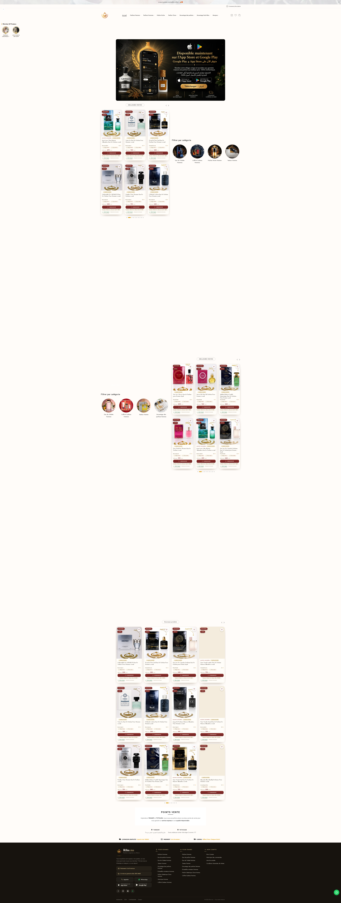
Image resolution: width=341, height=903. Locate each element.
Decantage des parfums (186, 15)
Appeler (126, 879)
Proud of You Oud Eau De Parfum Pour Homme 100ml (110, 141)
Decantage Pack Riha (203, 15)
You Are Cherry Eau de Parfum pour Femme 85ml (128, 780)
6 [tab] (136, 219)
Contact (140, 899)
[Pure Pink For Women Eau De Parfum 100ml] (157, 643)
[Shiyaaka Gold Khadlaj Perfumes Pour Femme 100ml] (229, 431)
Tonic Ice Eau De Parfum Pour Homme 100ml (184, 722)
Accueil (124, 15)
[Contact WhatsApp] (336, 892)
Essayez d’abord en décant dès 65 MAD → (111, 155)
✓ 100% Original (106, 212)
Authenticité (119, 899)
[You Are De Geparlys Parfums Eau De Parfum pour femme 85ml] (182, 431)
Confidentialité (132, 899)
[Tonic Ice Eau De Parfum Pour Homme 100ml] (184, 702)
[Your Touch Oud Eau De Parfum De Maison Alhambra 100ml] (135, 177)
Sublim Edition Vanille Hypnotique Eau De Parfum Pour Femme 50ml (181, 396)
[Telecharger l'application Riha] (170, 70)
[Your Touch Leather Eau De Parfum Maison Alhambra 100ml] (158, 123)
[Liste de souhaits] (119, 112)
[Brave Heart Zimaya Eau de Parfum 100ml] (129, 643)
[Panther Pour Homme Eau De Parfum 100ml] (184, 760)
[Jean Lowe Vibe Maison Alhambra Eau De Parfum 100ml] (157, 760)
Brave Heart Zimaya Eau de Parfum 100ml (128, 663)
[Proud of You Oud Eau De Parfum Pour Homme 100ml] (111, 123)
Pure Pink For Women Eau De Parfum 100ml (156, 663)
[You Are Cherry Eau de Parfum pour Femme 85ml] (129, 760)
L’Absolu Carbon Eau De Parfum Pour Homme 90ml (111, 195)
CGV (125, 899)
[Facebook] (118, 891)
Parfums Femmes (135, 15)
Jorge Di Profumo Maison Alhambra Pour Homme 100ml (134, 141)
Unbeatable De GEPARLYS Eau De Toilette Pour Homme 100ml (183, 663)
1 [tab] (126, 219)
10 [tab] (143, 219)
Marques (215, 15)
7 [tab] (138, 219)
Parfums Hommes (148, 15)
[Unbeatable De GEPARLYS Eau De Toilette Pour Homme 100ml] (184, 643)
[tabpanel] (111, 162)
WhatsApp (144, 879)
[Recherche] (239, 15)
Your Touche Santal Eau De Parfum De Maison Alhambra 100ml (157, 196)
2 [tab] (128, 219)
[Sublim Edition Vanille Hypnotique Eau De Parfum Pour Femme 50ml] (182, 377)
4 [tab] (132, 219)
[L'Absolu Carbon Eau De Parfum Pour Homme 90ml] (111, 177)
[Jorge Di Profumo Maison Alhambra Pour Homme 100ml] (135, 123)
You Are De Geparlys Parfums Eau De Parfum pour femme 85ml (182, 450)
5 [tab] (135, 219)
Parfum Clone (172, 15)
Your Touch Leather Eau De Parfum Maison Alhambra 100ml (158, 141)
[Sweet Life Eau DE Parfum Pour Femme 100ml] (157, 702)
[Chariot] (232, 15)
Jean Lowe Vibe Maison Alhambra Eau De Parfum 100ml (156, 780)
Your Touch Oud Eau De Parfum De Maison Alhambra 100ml (135, 195)
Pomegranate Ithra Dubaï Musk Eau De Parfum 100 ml (129, 722)
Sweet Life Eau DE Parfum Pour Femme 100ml (156, 722)
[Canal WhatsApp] (132, 891)
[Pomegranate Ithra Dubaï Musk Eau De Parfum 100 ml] (129, 702)
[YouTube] (128, 891)
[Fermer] (339, 2)
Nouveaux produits (170, 622)
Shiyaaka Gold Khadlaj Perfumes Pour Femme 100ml (229, 449)
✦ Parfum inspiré (107, 138)
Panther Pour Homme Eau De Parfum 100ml (184, 780)
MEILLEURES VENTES (135, 105)
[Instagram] (123, 891)
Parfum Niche (161, 15)
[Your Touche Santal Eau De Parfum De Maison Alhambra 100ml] (158, 177)
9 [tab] (141, 219)
